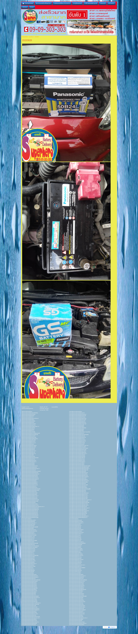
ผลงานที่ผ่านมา (31, 37)
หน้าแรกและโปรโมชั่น (25, 37)
